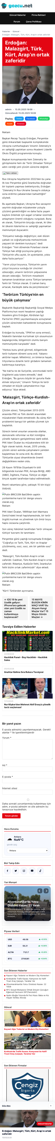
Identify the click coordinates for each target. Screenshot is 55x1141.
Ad (4, 765)
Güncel (16, 31)
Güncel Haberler (18, 15)
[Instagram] (24, 870)
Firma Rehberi (39, 15)
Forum (17, 21)
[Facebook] (7, 870)
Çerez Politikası (34, 21)
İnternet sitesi (9, 788)
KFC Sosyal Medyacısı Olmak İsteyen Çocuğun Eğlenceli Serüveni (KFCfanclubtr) (27, 991)
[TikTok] (40, 870)
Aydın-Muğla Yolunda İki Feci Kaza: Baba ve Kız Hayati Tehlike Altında (27, 996)
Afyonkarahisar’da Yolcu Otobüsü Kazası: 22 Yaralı (26, 985)
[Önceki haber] (39, 890)
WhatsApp (44, 118)
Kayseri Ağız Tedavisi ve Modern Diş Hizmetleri (27, 975)
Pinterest (20, 124)
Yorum (6, 737)
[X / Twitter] (15, 870)
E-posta (7, 776)
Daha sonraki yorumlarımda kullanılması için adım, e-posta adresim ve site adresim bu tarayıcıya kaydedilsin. (26, 806)
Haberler (6, 31)
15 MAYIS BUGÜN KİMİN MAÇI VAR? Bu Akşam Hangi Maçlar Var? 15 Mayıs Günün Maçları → (40, 608)
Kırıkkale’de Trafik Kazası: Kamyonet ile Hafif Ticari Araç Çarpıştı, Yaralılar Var (26, 979)
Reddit (9, 124)
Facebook (31, 118)
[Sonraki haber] (46, 890)
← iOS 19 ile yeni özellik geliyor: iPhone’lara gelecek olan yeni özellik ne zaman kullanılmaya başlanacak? (15, 608)
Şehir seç (12, 845)
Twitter (19, 118)
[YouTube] (32, 870)
